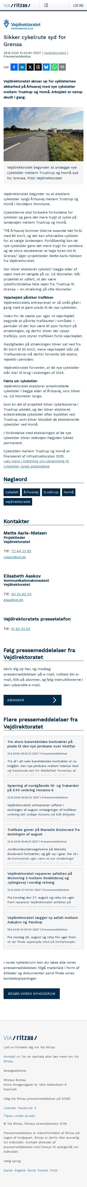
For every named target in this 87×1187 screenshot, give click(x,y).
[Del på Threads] (38, 67)
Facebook (25, 1108)
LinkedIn (10, 1108)
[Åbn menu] (47, 5)
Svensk (43, 1170)
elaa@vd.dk (13, 600)
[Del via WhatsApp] (54, 67)
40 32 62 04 (21, 594)
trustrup (51, 492)
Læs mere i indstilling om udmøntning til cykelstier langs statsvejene (36, 463)
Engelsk (20, 1170)
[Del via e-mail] (62, 67)
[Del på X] (30, 67)
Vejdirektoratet (55, 53)
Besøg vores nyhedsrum (31, 993)
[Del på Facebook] (14, 67)
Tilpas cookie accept (19, 1116)
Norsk (31, 1170)
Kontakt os (12, 1056)
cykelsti (11, 492)
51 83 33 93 (20, 629)
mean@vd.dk (15, 557)
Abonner (15, 700)
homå (69, 492)
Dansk (8, 1170)
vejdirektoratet (17, 502)
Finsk (53, 1170)
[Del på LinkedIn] (22, 67)
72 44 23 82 (21, 551)
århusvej (31, 492)
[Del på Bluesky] (46, 67)
